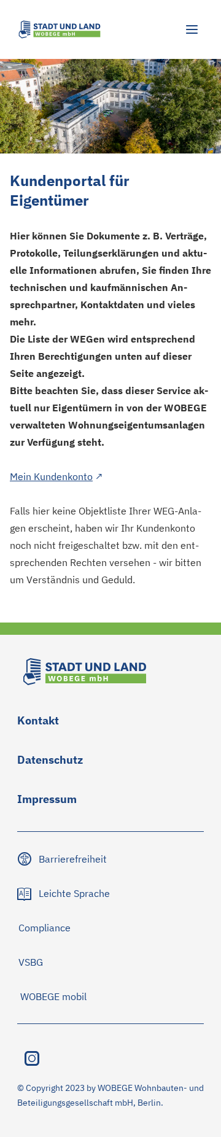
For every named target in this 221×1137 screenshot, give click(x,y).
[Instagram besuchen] (32, 1058)
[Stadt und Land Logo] (59, 29)
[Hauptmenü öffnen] (191, 29)
